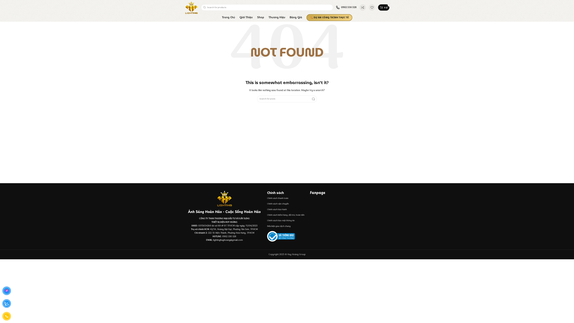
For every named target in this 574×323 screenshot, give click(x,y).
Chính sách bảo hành (277, 209)
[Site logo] (191, 7)
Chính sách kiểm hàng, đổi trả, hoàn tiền (285, 215)
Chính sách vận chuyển (278, 204)
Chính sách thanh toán (277, 198)
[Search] (313, 99)
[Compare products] (362, 7)
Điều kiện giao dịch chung (279, 226)
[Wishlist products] (372, 7)
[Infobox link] (346, 7)
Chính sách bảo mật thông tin (281, 220)
